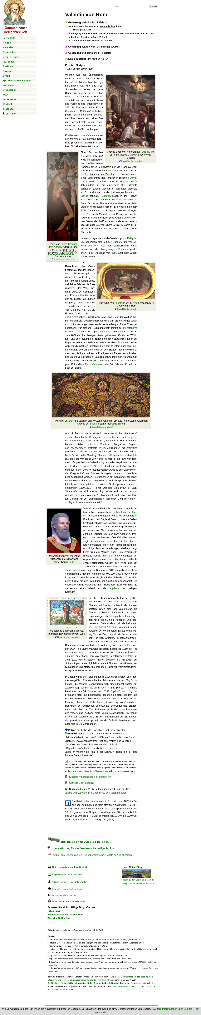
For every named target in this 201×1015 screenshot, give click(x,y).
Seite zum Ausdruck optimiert (69, 867)
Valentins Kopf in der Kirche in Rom (126, 304)
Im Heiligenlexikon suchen (64, 895)
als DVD (106, 841)
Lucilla (145, 151)
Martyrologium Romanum (115, 249)
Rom (90, 68)
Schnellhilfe (9, 38)
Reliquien (105, 196)
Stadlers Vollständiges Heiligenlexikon (90, 776)
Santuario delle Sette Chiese (107, 217)
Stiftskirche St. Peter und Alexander (62, 251)
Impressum (57, 901)
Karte (16, 57)
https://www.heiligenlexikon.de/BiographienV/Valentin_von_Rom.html (79, 980)
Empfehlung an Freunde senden (67, 874)
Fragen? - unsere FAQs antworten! (68, 889)
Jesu (67, 437)
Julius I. (112, 170)
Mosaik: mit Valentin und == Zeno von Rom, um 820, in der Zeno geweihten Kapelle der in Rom (101, 422)
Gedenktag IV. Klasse (80, 30)
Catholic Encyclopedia (81, 782)
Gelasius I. (98, 364)
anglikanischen (118, 588)
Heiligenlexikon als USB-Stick (78, 841)
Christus (69, 420)
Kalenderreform (120, 245)
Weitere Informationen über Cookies (172, 1008)
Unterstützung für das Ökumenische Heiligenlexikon (82, 848)
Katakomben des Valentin (99, 174)
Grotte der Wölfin (127, 335)
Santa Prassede (125, 199)
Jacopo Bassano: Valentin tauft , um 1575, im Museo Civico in (130, 154)
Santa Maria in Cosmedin (95, 199)
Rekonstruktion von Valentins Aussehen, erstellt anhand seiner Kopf (64, 559)
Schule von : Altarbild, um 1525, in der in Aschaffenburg (62, 250)
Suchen (153, 7)
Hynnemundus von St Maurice (65, 914)
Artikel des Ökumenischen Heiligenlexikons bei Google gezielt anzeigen (91, 855)
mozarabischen (107, 26)
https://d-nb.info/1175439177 (126, 986)
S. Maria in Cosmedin (89, 808)
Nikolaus (121, 512)
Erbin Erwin (54, 911)
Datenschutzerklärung (74, 901)
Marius (84, 196)
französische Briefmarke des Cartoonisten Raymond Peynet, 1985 (66, 632)
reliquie (119, 302)
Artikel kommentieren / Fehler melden (69, 882)
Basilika (90, 163)
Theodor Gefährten (59, 918)
